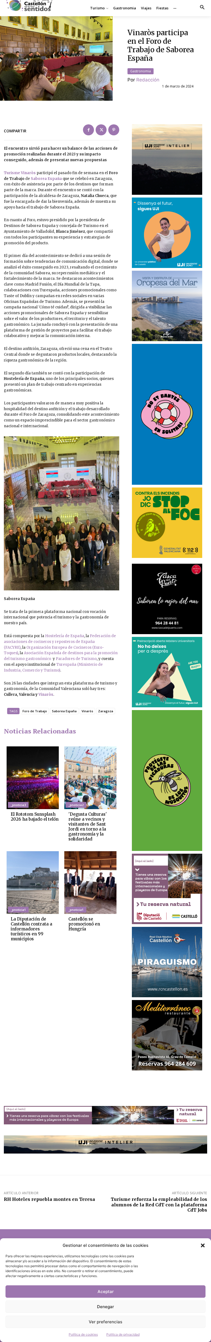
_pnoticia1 (18, 910)
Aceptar (106, 1291)
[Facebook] (88, 129)
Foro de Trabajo (35, 711)
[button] (203, 1245)
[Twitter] (101, 129)
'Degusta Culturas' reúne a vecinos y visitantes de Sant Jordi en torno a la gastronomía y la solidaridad (87, 827)
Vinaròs (45, 694)
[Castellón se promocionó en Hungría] (90, 882)
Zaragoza (105, 711)
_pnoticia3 (18, 805)
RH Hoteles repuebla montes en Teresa (49, 1199)
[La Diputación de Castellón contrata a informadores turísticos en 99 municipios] (33, 882)
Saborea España (46, 178)
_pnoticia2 (76, 805)
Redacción (147, 80)
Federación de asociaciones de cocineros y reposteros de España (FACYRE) (60, 642)
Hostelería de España (64, 636)
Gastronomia (140, 71)
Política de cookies (83, 1334)
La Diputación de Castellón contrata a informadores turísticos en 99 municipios (31, 928)
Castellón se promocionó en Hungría (84, 924)
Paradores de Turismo (76, 658)
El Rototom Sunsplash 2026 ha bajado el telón (35, 817)
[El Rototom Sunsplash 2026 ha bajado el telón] (33, 777)
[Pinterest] (113, 129)
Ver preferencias (105, 1321)
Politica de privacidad (123, 1334)
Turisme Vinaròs (20, 173)
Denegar (105, 1306)
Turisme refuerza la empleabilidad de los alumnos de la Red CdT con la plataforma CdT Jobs (159, 1204)
